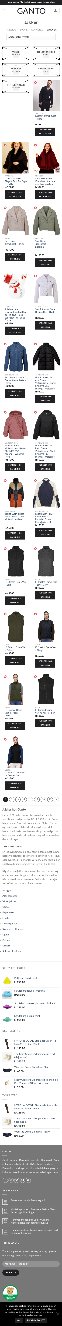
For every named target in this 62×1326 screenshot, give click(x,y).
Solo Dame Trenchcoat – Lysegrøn (41, 244)
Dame (24, 29)
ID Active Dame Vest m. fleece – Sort (15, 774)
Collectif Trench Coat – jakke (45, 117)
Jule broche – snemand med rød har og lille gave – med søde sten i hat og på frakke (16, 315)
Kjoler (5, 934)
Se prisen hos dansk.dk (14, 257)
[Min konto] (55, 10)
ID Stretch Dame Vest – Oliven (15, 649)
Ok (19, 1320)
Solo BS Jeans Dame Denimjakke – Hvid (45, 310)
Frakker (6, 918)
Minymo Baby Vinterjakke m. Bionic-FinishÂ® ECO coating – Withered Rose (15, 451)
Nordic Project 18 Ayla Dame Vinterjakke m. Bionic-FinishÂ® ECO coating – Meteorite (45, 383)
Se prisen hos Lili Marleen (45, 132)
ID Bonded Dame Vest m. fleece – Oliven (13, 713)
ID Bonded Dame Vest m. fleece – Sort (45, 711)
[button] (35, 82)
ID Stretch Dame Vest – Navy (46, 649)
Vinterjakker (9, 901)
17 (36, 799)
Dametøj (37, 29)
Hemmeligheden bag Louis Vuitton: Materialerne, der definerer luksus (30, 1221)
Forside (11, 29)
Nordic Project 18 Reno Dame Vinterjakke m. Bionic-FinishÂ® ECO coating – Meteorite (45, 451)
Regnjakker (8, 912)
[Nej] (58, 1314)
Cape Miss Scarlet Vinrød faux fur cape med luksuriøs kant (45, 181)
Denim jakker (9, 923)
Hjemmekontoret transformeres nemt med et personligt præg (34, 1231)
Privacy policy (36, 1320)
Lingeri (6, 945)
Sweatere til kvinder (13, 929)
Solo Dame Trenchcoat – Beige (14, 242)
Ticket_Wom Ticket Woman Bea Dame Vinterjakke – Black (14, 517)
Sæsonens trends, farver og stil (28, 1200)
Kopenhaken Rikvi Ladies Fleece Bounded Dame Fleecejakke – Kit (43, 518)
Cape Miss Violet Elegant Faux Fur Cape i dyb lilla (16, 181)
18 (43, 799)
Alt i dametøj (9, 896)
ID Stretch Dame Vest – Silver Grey (46, 583)
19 (50, 799)
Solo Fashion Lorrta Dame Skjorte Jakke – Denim (15, 380)
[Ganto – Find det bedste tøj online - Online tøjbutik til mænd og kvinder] (31, 10)
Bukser (6, 940)
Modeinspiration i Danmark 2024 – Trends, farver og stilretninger (34, 1211)
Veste (5, 907)
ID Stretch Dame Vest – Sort (15, 583)
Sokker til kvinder (12, 951)
